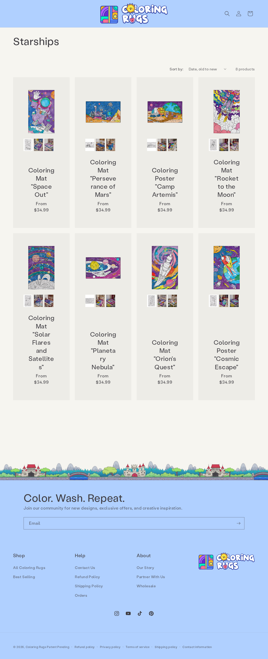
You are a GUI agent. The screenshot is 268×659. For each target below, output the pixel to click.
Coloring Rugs (36, 647)
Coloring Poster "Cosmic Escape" (227, 354)
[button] (227, 13)
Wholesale (146, 585)
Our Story (145, 567)
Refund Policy (87, 576)
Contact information (197, 647)
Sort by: (176, 68)
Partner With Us (151, 576)
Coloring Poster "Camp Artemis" (165, 182)
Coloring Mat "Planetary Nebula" (103, 350)
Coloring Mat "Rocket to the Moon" (227, 178)
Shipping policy (166, 647)
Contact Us (85, 567)
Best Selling (24, 576)
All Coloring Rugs (29, 567)
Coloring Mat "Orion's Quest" (165, 354)
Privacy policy (110, 647)
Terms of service (137, 647)
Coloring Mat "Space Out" (41, 182)
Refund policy (85, 647)
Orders (81, 595)
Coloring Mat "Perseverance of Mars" (103, 178)
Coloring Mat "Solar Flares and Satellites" (41, 342)
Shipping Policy (89, 585)
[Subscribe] (238, 523)
